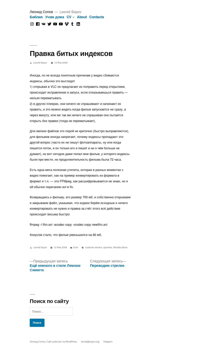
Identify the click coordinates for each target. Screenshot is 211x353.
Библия (36, 16)
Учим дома (54, 16)
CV (69, 16)
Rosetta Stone (120, 247)
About (82, 16)
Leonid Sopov (40, 62)
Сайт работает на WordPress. (62, 341)
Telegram (108, 341)
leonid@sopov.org (90, 341)
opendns (107, 247)
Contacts (96, 16)
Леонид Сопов (41, 11)
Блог (75, 247)
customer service (93, 247)
